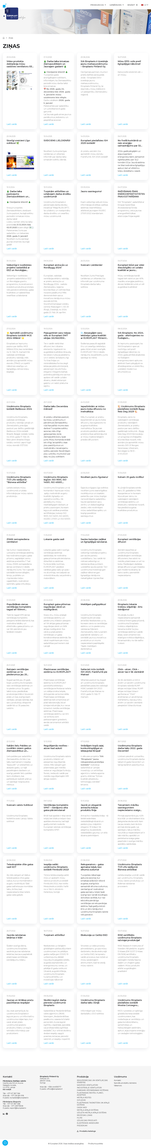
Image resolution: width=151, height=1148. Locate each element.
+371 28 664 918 (17, 1096)
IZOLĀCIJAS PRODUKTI (87, 1120)
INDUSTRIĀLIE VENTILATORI (89, 1088)
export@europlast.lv (18, 1108)
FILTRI (79, 1118)
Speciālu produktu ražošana (125, 1083)
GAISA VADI (82, 1107)
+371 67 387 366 (13, 1093)
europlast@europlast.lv (19, 1098)
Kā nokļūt (7, 1089)
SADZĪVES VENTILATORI (87, 1085)
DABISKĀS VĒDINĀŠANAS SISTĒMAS (92, 1090)
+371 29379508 (17, 1106)
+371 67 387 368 (13, 1104)
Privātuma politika (95, 1144)
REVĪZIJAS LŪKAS (84, 1115)
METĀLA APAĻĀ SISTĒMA (87, 1110)
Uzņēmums (116, 5)
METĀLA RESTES (84, 1098)
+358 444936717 (54, 1087)
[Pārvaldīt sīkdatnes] (5, 1143)
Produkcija (97, 5)
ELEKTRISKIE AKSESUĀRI (88, 1123)
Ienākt (131, 5)
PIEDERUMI (82, 1126)
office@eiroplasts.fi (55, 1089)
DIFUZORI (81, 1100)
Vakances (118, 1086)
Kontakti (117, 1080)
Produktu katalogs (88, 1131)
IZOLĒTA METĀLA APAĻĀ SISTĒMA (91, 1113)
